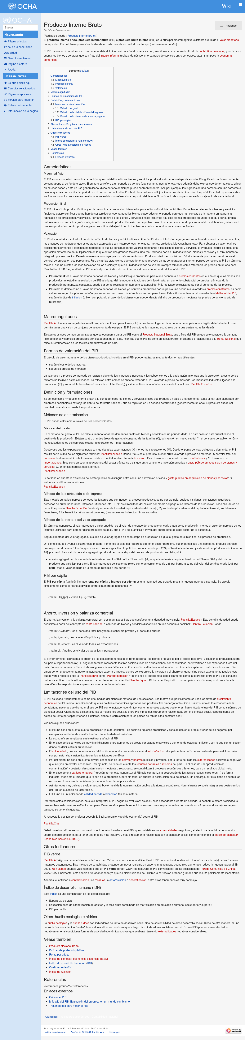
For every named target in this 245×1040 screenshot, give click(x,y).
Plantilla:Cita (51, 823)
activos (126, 760)
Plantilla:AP (50, 860)
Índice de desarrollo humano (66, 963)
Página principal (17, 41)
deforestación (117, 880)
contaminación (80, 880)
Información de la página (23, 111)
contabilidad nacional (211, 51)
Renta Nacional (226, 338)
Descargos (114, 1032)
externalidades (206, 760)
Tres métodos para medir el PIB (68, 1006)
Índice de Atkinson (60, 972)
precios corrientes (190, 276)
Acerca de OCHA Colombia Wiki (87, 1032)
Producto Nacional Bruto (157, 334)
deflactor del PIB (226, 293)
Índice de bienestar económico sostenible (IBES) (78, 959)
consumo (49, 458)
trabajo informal (109, 55)
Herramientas (15, 76)
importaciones (52, 462)
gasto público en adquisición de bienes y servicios (198, 478)
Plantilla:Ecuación (201, 384)
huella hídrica (81, 923)
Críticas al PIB (57, 997)
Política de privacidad (55, 1032)
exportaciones (196, 458)
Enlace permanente (20, 105)
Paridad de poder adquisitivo (66, 950)
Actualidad (10, 52)
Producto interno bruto (81, 35)
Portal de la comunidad (18, 47)
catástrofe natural (82, 772)
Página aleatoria (18, 64)
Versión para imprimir (21, 99)
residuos (100, 880)
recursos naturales (147, 764)
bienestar (111, 794)
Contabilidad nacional (105, 1016)
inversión (139, 458)
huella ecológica (57, 923)
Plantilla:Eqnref (89, 676)
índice (53, 894)
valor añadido (156, 751)
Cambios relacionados (21, 88)
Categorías (51, 1016)
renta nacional (94, 624)
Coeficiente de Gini (60, 967)
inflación (77, 297)
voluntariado (59, 751)
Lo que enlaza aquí (19, 83)
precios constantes (218, 289)
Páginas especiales (19, 94)
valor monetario (229, 40)
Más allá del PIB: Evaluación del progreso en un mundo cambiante (89, 1001)
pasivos (138, 760)
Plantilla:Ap (50, 323)
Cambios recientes (19, 58)
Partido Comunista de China (218, 869)
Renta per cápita (59, 954)
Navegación (13, 34)
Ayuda (12, 69)
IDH (89, 963)
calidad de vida (93, 794)
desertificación (137, 880)
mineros (167, 764)
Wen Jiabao (58, 869)
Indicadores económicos (74, 1016)
